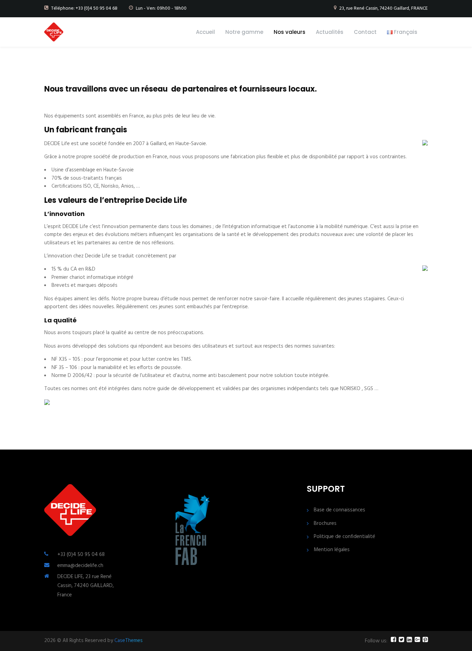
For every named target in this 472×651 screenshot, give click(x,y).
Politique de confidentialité (344, 537)
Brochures (325, 524)
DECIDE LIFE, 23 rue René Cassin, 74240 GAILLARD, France (85, 586)
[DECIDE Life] (53, 31)
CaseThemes (128, 640)
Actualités (329, 32)
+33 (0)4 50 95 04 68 (81, 554)
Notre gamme (244, 32)
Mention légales (332, 550)
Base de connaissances (339, 510)
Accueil (205, 32)
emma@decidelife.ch (80, 566)
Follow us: (376, 641)
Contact (365, 32)
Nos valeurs (289, 32)
